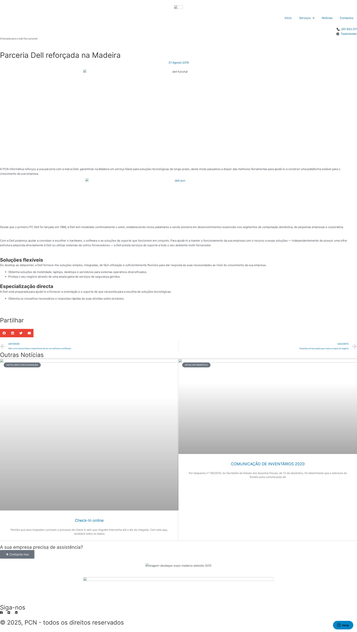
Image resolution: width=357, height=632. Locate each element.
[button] (4, 333)
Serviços (305, 18)
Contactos (346, 18)
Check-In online (89, 520)
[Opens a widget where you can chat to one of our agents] (343, 625)
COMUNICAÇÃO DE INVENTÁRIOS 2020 (268, 464)
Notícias (327, 18)
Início (288, 18)
